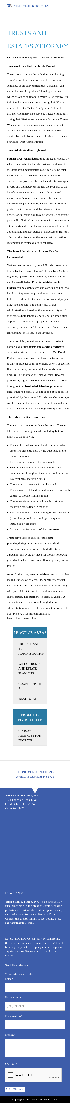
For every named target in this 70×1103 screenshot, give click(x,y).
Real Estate (28, 698)
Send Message (15, 1089)
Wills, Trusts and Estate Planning (29, 668)
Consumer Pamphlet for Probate (29, 735)
